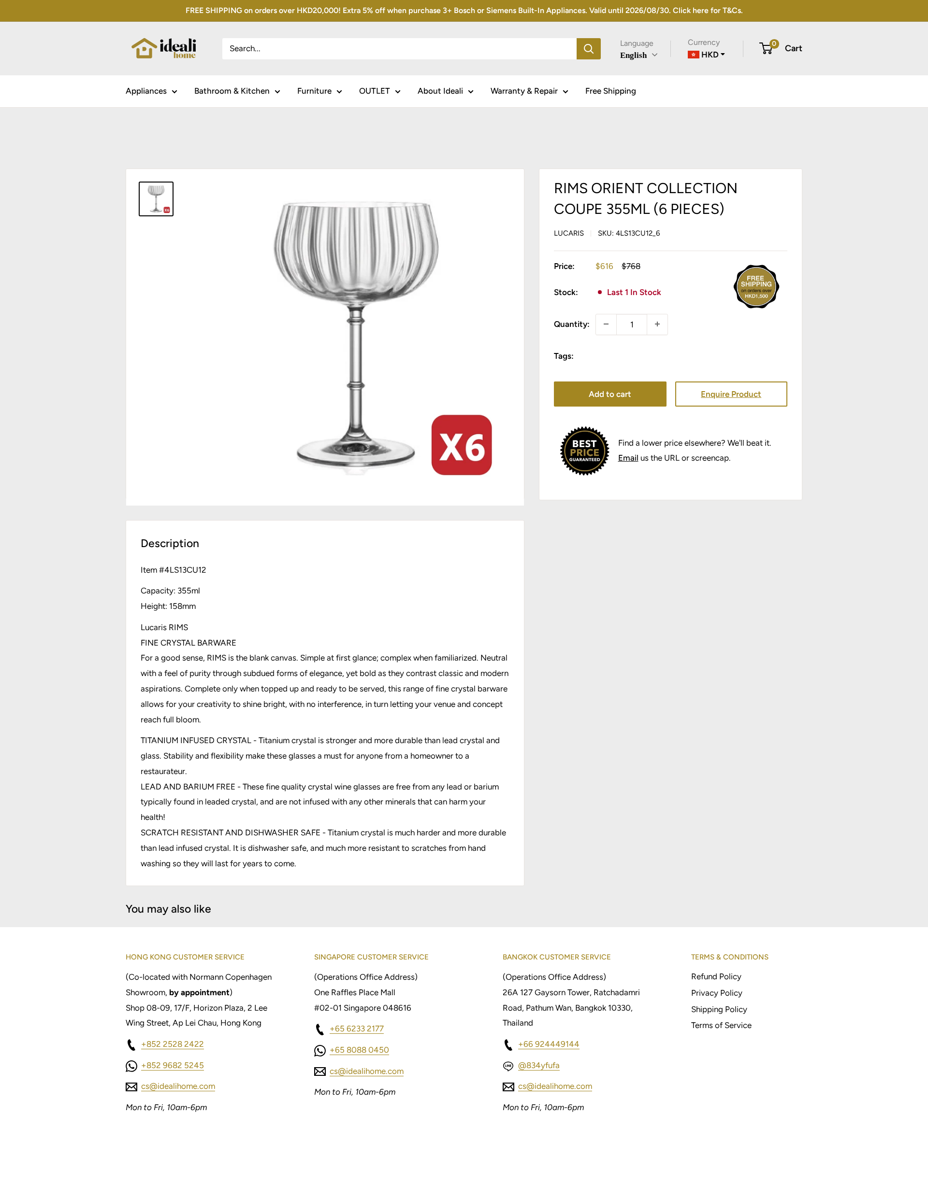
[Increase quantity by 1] (657, 324)
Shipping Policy (719, 1009)
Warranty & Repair (524, 91)
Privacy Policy (716, 993)
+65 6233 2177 (357, 1028)
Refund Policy (716, 976)
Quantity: (572, 323)
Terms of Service (721, 1025)
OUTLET (374, 91)
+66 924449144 (549, 1044)
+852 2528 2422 (172, 1044)
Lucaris (569, 232)
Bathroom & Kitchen (232, 91)
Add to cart (610, 394)
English (633, 55)
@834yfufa (539, 1065)
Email (628, 458)
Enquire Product (731, 394)
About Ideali (440, 91)
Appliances (146, 91)
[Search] (589, 48)
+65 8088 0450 (359, 1050)
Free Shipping (610, 91)
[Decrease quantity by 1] (606, 324)
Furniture (314, 91)
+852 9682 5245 (172, 1065)
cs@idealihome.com (178, 1086)
